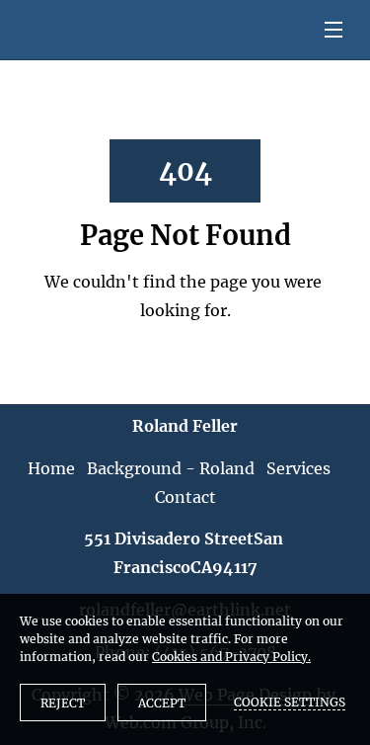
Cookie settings (289, 702)
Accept (161, 703)
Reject (62, 703)
